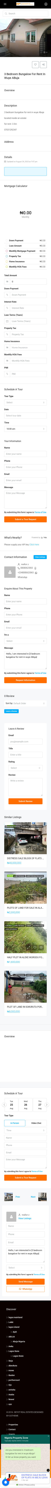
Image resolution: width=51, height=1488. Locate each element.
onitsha (11, 1390)
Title (10, 748)
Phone (7, 461)
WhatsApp (22, 577)
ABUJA (11, 1337)
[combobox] (25, 402)
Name (7, 447)
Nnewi (11, 1399)
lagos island (13, 1327)
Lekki (10, 1322)
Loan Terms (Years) (13, 315)
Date (6, 409)
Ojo (10, 1385)
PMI (6, 367)
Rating (11, 761)
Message (8, 487)
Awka (10, 1346)
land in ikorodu (11, 929)
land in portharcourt (34, 975)
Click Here (34, 544)
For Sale (26, 826)
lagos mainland (15, 1317)
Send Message (26, 1281)
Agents (11, 1434)
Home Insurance (12, 341)
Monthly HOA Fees (13, 354)
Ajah (15, 1332)
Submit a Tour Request (25, 519)
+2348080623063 (26, 572)
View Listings (40, 557)
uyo (10, 1404)
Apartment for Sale (13, 826)
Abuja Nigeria (19, 1341)
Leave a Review (11, 711)
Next (33, 1197)
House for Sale (36, 826)
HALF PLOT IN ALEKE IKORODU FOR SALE (28, 957)
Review (11, 775)
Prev (18, 1197)
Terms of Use (40, 512)
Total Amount (10, 275)
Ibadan (11, 1375)
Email (6, 474)
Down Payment (11, 288)
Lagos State (13, 1351)
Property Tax (10, 328)
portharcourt (14, 1380)
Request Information (25, 680)
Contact (12, 1429)
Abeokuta (12, 1365)
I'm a (6, 635)
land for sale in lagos (34, 876)
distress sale (17, 830)
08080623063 (26, 568)
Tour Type (8, 396)
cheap (7, 830)
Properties (13, 1424)
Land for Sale (19, 876)
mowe (11, 1370)
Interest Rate (10, 302)
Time (6, 422)
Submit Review (25, 801)
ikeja (10, 1361)
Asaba (11, 1394)
